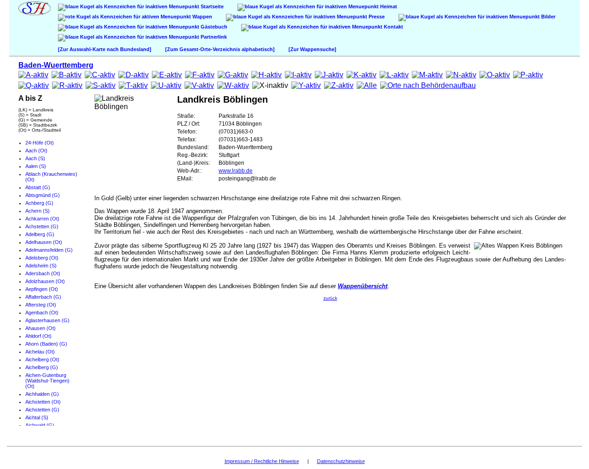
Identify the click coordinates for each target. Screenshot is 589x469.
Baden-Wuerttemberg (55, 65)
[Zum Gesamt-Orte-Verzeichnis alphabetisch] (220, 49)
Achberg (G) (39, 203)
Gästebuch (213, 26)
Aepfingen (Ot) (41, 289)
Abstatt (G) (37, 187)
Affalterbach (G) (43, 297)
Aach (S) (35, 158)
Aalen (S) (35, 166)
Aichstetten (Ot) (43, 402)
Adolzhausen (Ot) (45, 281)
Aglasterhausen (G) (47, 320)
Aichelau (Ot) (40, 351)
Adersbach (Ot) (42, 273)
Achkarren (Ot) (42, 218)
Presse (376, 16)
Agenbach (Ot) (41, 312)
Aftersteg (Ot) (40, 304)
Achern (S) (37, 211)
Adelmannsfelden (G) (49, 250)
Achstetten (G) (41, 226)
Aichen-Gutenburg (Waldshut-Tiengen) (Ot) (47, 380)
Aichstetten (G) (42, 409)
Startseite (211, 6)
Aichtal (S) (36, 417)
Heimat (388, 6)
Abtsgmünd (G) (42, 195)
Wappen (201, 16)
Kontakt (392, 26)
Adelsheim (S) (41, 265)
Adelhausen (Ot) (43, 242)
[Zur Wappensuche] (312, 49)
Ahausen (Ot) (40, 328)
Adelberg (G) (39, 234)
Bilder (547, 16)
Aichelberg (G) (41, 367)
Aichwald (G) (39, 425)
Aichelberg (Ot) (42, 359)
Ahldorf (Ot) (38, 336)
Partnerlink (213, 37)
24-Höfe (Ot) (39, 142)
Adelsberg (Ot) (41, 258)
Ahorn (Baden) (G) (46, 344)
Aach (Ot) (36, 150)
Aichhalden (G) (42, 394)
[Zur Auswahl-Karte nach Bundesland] (104, 49)
